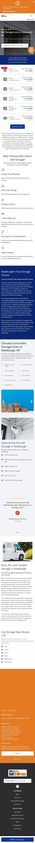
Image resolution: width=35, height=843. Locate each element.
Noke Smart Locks (17, 815)
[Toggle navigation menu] (32, 16)
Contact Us (17, 804)
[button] (3, 401)
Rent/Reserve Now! (9, 11)
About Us (17, 797)
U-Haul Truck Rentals (17, 819)
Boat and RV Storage (17, 801)
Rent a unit (30, 19)
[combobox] (14, 46)
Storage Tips (17, 825)
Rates (17, 794)
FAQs (17, 822)
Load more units (17, 127)
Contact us (17, 759)
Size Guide (17, 829)
